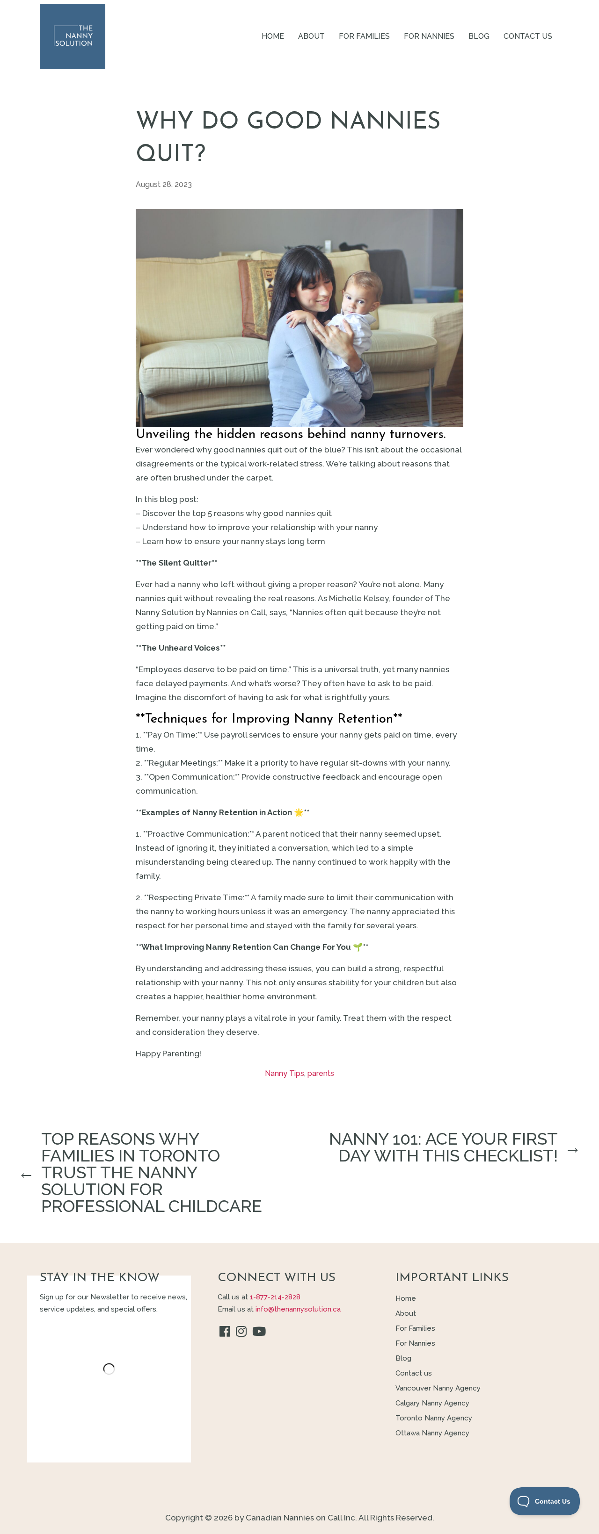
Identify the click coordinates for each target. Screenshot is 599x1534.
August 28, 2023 (164, 184)
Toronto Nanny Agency (433, 1418)
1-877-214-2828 (275, 1297)
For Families (364, 36)
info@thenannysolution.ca (298, 1309)
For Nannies (429, 36)
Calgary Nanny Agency (432, 1403)
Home (273, 36)
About (311, 36)
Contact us (528, 36)
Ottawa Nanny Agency (432, 1433)
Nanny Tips (284, 1073)
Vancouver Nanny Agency (438, 1388)
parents (320, 1073)
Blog (478, 36)
